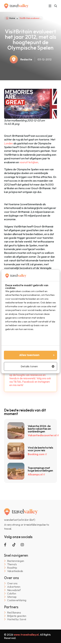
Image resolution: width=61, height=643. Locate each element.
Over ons (12, 583)
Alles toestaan (29, 355)
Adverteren (13, 586)
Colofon (11, 593)
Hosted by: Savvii (16, 619)
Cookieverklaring (16, 600)
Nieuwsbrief (14, 590)
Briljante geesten (16, 616)
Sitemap (12, 596)
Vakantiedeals (15, 571)
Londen (8, 143)
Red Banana (14, 612)
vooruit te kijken (28, 162)
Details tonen (29, 366)
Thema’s (12, 564)
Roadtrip (12, 567)
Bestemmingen (15, 561)
